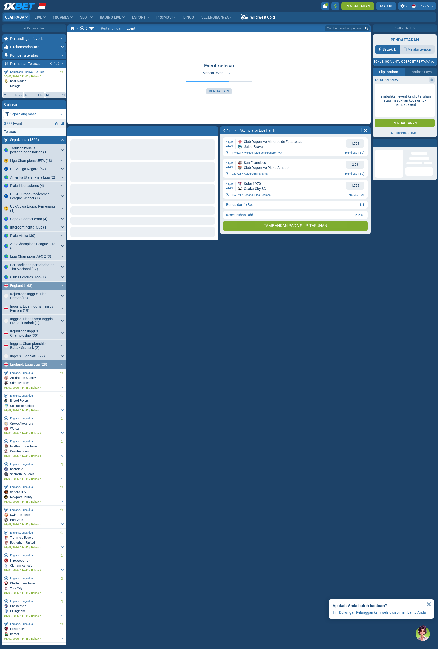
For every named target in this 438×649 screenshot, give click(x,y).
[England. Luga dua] (91, 28)
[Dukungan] (423, 634)
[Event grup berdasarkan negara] (62, 123)
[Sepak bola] (82, 28)
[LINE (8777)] (72, 28)
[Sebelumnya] (51, 64)
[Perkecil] (62, 140)
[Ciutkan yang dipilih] (56, 123)
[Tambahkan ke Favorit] (61, 71)
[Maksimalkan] (62, 38)
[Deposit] (335, 6)
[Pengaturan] (404, 6)
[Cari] (366, 28)
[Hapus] (365, 130)
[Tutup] (429, 604)
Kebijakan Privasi (405, 93)
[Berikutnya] (62, 64)
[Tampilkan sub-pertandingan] (62, 387)
